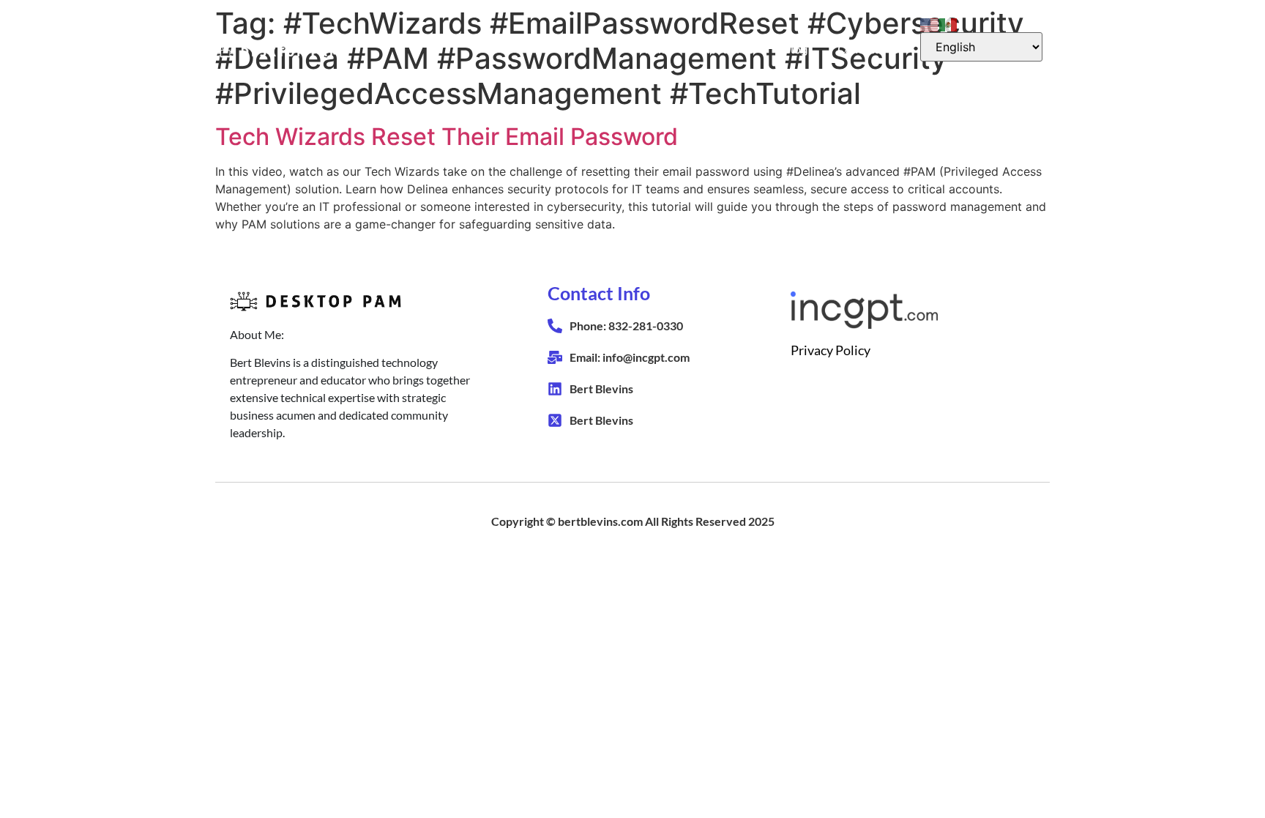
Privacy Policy (830, 350)
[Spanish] (948, 23)
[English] (929, 23)
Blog (795, 50)
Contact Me (867, 50)
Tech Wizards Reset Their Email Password (446, 136)
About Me (727, 50)
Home (655, 50)
